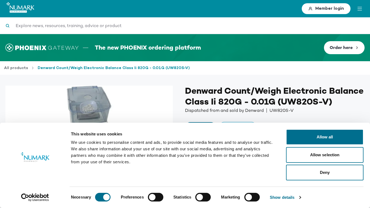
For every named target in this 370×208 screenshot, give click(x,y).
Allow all (325, 137)
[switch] (155, 197)
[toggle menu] (360, 9)
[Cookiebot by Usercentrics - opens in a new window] (35, 197)
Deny (325, 172)
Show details (282, 197)
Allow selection (325, 154)
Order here (341, 47)
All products (16, 68)
